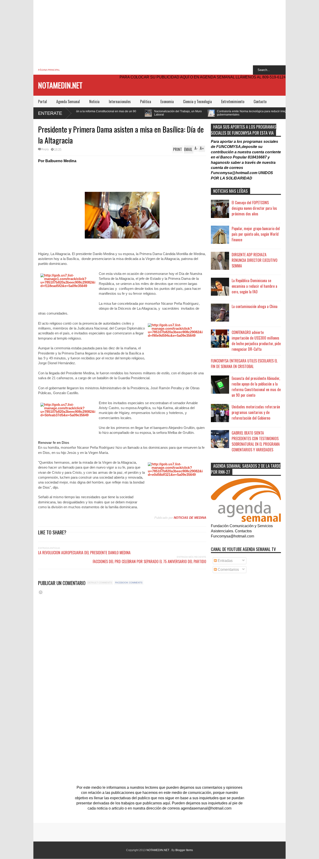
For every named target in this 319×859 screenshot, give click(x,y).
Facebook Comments (128, 582)
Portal (42, 101)
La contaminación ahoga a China (254, 306)
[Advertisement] (159, 32)
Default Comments (100, 582)
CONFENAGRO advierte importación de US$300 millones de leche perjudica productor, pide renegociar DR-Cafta (256, 341)
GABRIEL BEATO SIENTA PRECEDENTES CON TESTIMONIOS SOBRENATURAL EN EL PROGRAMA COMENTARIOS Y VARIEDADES (256, 441)
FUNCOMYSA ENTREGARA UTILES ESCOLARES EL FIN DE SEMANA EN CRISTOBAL (244, 363)
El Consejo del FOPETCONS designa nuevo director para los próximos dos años (254, 208)
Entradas (225, 561)
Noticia (94, 101)
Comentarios (228, 569)
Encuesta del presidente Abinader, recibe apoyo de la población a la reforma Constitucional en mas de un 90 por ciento (256, 386)
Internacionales (120, 101)
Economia (167, 101)
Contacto (260, 101)
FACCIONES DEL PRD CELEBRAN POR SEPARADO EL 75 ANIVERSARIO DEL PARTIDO (149, 561)
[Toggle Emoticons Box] (40, 592)
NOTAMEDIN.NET (60, 85)
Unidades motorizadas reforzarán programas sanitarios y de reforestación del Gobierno (256, 412)
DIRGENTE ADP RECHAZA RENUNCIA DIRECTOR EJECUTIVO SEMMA (254, 260)
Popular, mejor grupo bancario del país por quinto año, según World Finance (256, 234)
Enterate (50, 113)
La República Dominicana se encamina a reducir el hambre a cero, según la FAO (254, 286)
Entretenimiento (232, 101)
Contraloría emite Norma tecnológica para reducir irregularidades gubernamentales (222, 113)
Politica (145, 101)
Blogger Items (184, 850)
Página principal (49, 70)
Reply (45, 149)
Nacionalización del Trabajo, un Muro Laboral (142, 113)
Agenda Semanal (68, 101)
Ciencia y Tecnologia (197, 101)
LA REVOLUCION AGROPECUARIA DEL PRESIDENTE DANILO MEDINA (84, 552)
